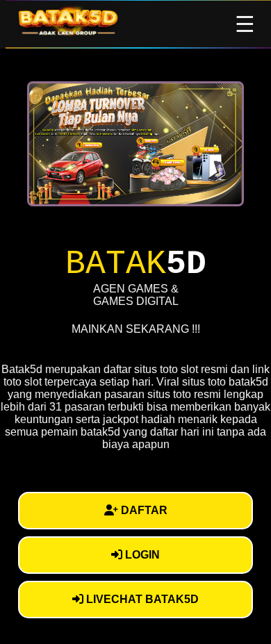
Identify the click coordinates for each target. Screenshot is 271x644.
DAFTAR (142, 510)
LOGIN (141, 555)
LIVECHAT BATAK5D (141, 599)
